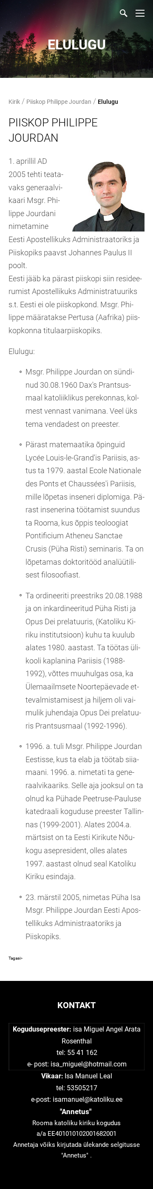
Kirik (14, 101)
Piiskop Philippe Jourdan (58, 101)
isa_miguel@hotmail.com (89, 1064)
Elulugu (108, 101)
